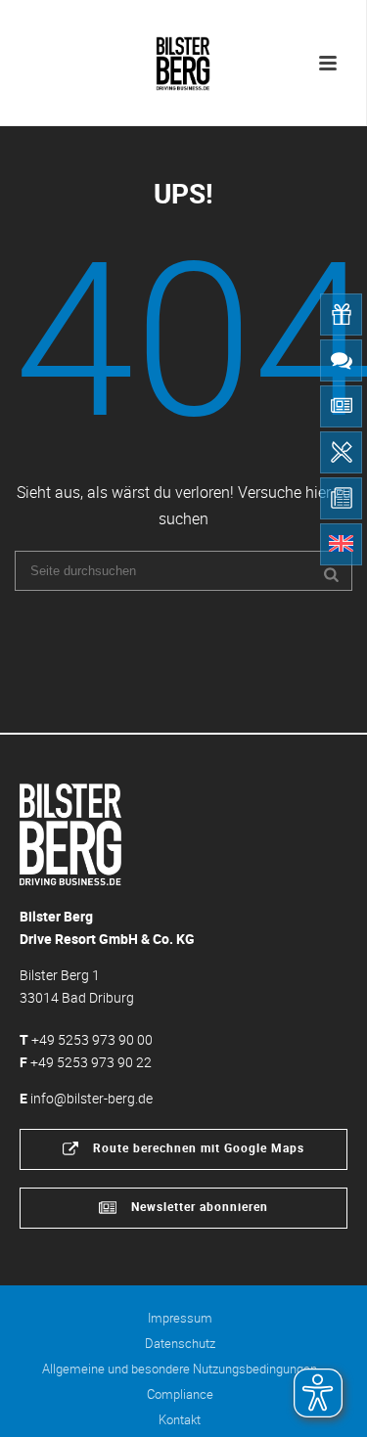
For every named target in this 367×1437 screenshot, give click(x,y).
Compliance (180, 1394)
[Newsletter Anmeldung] (341, 406)
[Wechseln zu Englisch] (341, 544)
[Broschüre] (341, 498)
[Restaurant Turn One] (341, 452)
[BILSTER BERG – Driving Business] (183, 58)
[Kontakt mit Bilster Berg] (341, 360)
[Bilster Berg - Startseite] (70, 833)
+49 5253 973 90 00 (92, 1039)
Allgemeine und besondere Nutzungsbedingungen (179, 1368)
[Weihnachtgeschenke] (341, 314)
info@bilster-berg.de (91, 1098)
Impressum (180, 1317)
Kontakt (180, 1419)
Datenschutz (180, 1343)
